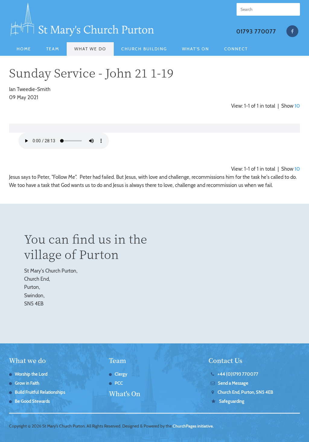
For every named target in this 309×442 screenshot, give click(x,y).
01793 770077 (256, 31)
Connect (236, 49)
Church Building (144, 49)
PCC (119, 383)
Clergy (121, 374)
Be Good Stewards (32, 401)
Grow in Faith (27, 383)
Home (24, 49)
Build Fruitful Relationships (40, 392)
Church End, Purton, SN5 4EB (245, 392)
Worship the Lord (31, 374)
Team (52, 49)
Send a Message (233, 383)
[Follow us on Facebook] (292, 31)
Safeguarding (35, 62)
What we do (27, 360)
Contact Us (225, 360)
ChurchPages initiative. (193, 426)
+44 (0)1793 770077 (238, 374)
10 (297, 106)
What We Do (90, 49)
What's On (195, 49)
